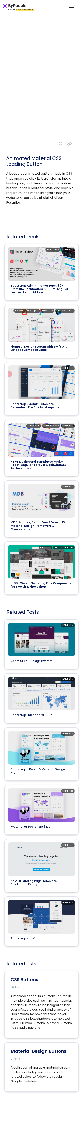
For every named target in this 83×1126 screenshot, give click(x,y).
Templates (53, 249)
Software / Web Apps (26, 310)
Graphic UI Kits (64, 310)
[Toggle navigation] (71, 7)
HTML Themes (51, 425)
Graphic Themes (63, 547)
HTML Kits (67, 249)
